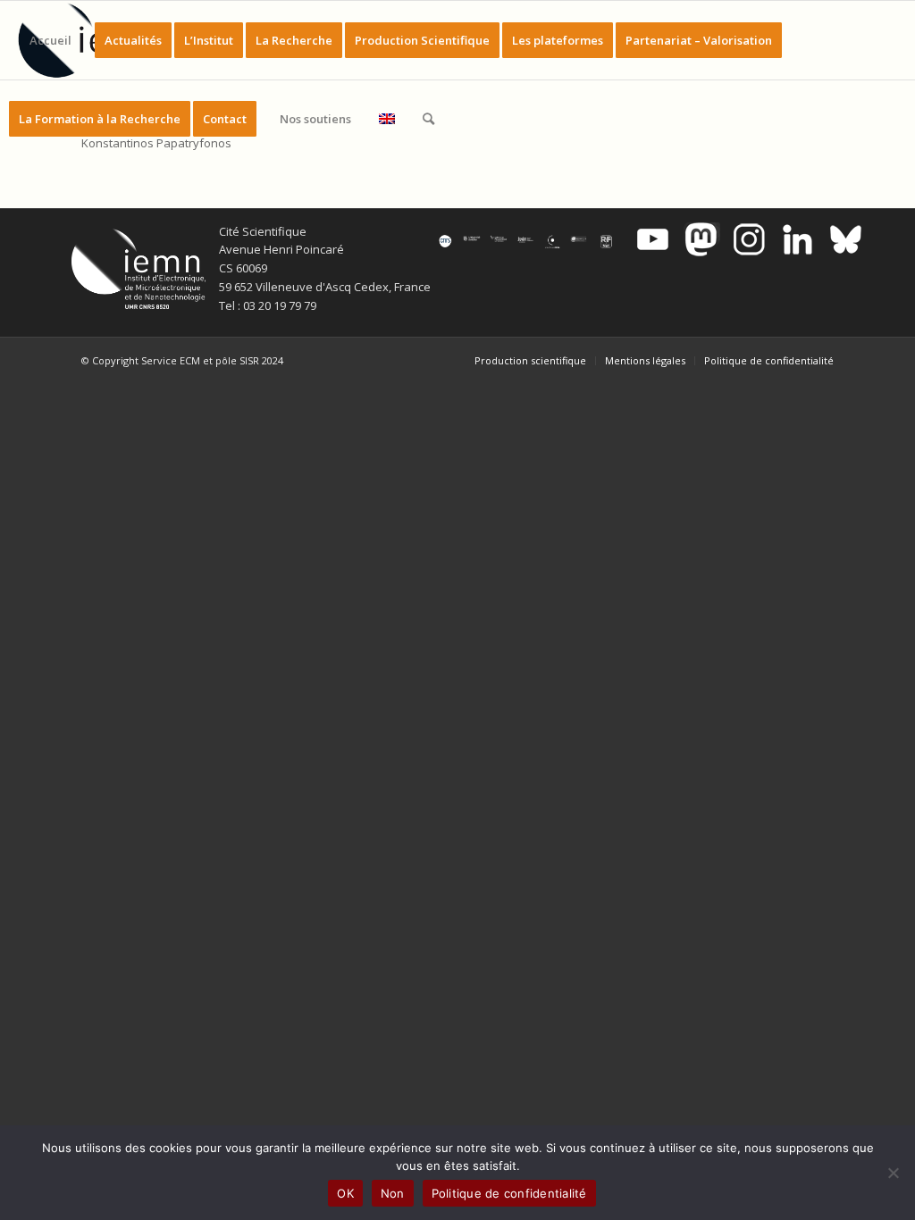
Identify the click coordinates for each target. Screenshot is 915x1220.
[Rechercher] (428, 118)
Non (393, 1193)
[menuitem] (50, 40)
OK (345, 1193)
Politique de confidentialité (509, 1193)
